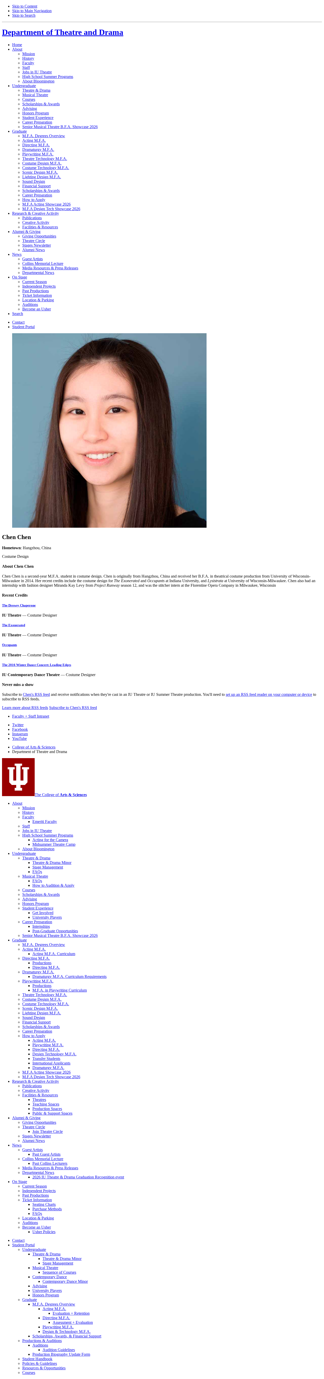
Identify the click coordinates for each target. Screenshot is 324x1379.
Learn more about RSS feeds (25, 707)
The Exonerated (13, 625)
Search (17, 313)
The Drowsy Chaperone (19, 605)
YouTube (19, 738)
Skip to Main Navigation (32, 11)
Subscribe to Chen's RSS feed (73, 707)
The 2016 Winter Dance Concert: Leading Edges (36, 665)
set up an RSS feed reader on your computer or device (269, 694)
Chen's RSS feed (36, 694)
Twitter (18, 725)
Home (17, 45)
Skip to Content (24, 6)
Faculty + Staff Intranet (30, 716)
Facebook (20, 729)
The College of (61, 795)
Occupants (9, 645)
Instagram (20, 734)
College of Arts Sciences (33, 747)
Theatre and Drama (62, 32)
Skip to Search (23, 15)
